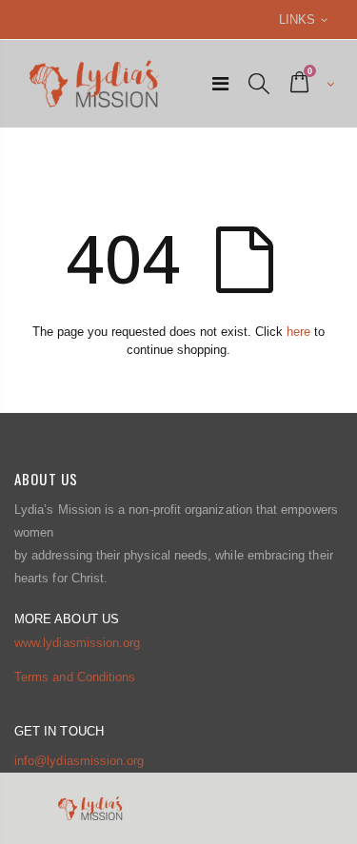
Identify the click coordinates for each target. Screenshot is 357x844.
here (298, 331)
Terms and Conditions (74, 677)
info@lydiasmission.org (79, 761)
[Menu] (220, 83)
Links (297, 19)
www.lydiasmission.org (77, 643)
